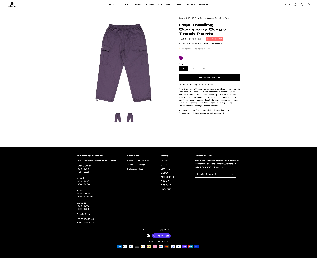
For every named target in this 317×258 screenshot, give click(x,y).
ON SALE (165, 181)
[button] (114, 4)
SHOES (164, 164)
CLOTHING (190, 18)
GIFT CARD (166, 185)
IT (290, 4)
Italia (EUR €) (164, 230)
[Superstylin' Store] (11, 5)
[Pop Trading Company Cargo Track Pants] (117, 117)
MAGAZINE (166, 189)
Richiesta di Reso (135, 169)
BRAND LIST (166, 160)
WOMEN (164, 173)
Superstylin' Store (161, 241)
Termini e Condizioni (136, 164)
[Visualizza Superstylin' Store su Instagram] (148, 235)
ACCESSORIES (167, 177)
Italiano (146, 230)
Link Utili (133, 155)
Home (181, 18)
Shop (165, 155)
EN (286, 4)
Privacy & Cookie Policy (138, 160)
